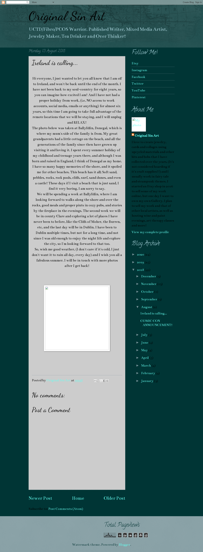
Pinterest (139, 97)
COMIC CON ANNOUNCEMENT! (156, 323)
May (144, 350)
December (149, 276)
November (149, 284)
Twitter (138, 84)
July (144, 335)
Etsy (135, 63)
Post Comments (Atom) (65, 509)
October (147, 292)
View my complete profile (150, 232)
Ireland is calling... (153, 313)
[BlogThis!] (98, 380)
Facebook (138, 77)
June (145, 343)
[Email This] (95, 380)
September (149, 299)
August (147, 307)
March (146, 366)
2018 (141, 270)
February (148, 373)
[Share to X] (101, 380)
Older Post (114, 498)
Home (78, 498)
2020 (141, 254)
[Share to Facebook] (104, 380)
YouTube (138, 90)
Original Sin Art (67, 15)
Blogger (124, 545)
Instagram (139, 70)
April (145, 358)
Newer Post (40, 498)
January (147, 381)
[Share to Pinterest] (107, 380)
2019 (141, 262)
